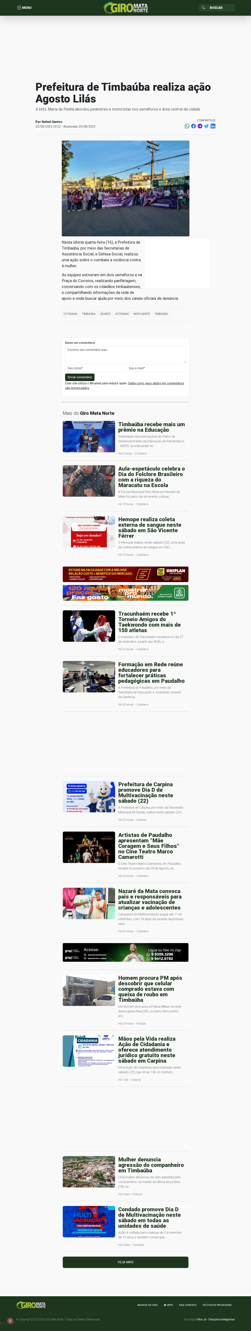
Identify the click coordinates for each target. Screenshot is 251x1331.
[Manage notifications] (10, 1321)
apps (169, 1305)
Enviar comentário (80, 377)
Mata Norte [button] (142, 313)
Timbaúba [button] (88, 313)
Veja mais (126, 1262)
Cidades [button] (105, 313)
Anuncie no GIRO (147, 1305)
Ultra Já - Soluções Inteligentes (216, 1319)
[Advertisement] (125, 47)
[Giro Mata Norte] (125, 7)
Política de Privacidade (217, 1305)
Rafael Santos (52, 122)
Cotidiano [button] (71, 313)
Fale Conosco (187, 1305)
